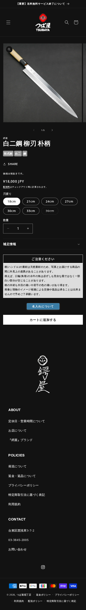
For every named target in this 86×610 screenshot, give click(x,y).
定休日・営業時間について (26, 421)
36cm (51, 212)
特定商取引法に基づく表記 (26, 495)
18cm (12, 201)
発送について (17, 466)
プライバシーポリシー (23, 485)
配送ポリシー (35, 600)
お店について (17, 430)
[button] (8, 22)
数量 (6, 220)
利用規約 (14, 504)
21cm (31, 201)
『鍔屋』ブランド (20, 440)
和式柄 (8, 153)
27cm (69, 201)
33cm (31, 211)
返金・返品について (22, 476)
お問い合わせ (17, 549)
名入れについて (43, 306)
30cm (12, 211)
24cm (50, 201)
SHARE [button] (13, 164)
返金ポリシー (43, 594)
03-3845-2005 (18, 540)
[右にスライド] (52, 130)
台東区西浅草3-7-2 (21, 530)
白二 (18, 153)
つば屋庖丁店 (24, 594)
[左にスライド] (33, 130)
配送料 (6, 186)
